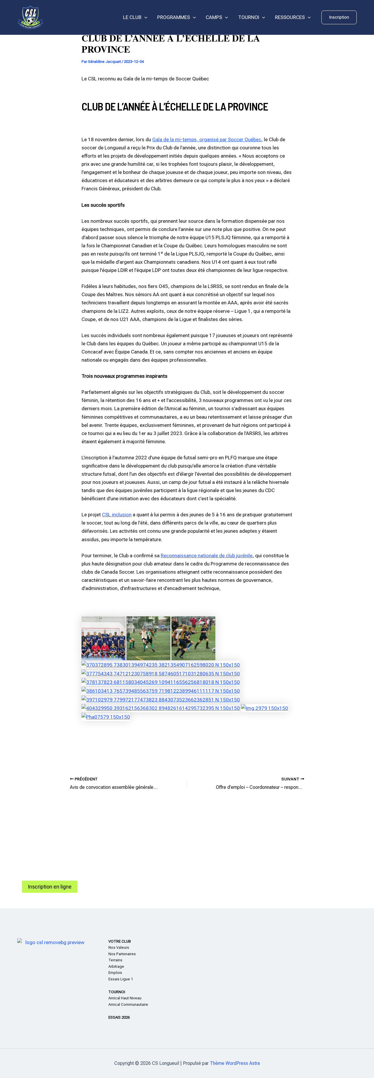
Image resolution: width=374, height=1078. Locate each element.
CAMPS (214, 17)
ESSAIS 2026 (119, 1017)
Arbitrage (116, 966)
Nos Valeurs (118, 947)
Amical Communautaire (128, 1004)
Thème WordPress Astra (235, 1063)
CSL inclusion (116, 515)
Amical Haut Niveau (124, 998)
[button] (339, 17)
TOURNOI (248, 17)
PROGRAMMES (173, 17)
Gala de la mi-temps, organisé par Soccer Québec (206, 139)
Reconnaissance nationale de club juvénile (206, 555)
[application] (144, 17)
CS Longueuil (67, 17)
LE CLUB (132, 17)
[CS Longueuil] (30, 17)
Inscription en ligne (50, 887)
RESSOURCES (290, 17)
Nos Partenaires (122, 954)
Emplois (115, 972)
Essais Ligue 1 (120, 979)
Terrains (115, 960)
